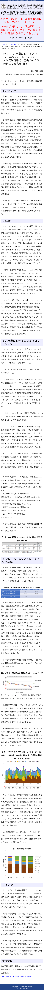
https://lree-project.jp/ (21, 37)
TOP (3, 44)
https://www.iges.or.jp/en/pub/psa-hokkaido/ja (16, 976)
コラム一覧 (13, 44)
